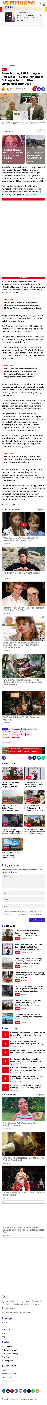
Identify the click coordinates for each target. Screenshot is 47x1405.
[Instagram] (20, 1391)
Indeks (4, 1370)
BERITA (4, 69)
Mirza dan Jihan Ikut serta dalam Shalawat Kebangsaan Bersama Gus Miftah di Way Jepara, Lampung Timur (23, 305)
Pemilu (24, 732)
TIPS (3, 1337)
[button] (40, 3)
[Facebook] (30, 758)
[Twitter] (34, 758)
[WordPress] (16, 1391)
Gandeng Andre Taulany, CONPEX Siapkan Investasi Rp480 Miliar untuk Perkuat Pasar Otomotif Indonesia (27, 1034)
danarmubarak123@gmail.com (18, 1313)
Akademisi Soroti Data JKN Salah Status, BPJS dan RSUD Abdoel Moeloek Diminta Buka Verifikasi (33, 784)
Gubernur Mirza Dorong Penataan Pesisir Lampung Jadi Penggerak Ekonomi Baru (12, 855)
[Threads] (29, 1391)
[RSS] (37, 1391)
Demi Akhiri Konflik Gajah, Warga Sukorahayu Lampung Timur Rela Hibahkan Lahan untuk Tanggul (11, 808)
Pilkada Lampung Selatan (14, 735)
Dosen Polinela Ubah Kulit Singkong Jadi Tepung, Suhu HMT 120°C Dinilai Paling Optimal (34, 808)
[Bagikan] (43, 89)
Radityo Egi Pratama (12, 738)
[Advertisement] (23, 38)
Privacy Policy (7, 1377)
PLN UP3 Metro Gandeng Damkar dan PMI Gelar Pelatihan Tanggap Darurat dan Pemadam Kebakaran (22, 459)
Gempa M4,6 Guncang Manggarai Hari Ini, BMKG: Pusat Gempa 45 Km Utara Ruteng (27, 1051)
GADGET (7, 1357)
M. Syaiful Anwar (30, 729)
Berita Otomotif (10, 1350)
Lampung (8, 1346)
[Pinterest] (12, 1391)
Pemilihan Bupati (11, 732)
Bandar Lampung (11, 1353)
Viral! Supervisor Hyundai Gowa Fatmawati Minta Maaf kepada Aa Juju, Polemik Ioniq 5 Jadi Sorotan (26, 1042)
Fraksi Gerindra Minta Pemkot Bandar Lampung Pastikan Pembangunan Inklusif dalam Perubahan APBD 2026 (12, 784)
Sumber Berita (8, 743)
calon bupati (15, 729)
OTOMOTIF (6, 1330)
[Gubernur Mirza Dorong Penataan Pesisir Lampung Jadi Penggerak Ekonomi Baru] (12, 844)
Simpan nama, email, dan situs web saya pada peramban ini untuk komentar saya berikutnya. (23, 913)
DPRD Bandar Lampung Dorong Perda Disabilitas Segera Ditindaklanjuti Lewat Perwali (34, 831)
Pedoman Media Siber (10, 1374)
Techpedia (8, 1361)
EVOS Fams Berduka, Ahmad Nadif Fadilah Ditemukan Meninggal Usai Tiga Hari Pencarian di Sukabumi (27, 1069)
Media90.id (10, 88)
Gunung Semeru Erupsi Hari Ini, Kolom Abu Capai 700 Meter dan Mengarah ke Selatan (27, 1078)
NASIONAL (5, 1333)
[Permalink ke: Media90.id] (4, 89)
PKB (29, 735)
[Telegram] (39, 758)
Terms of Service (8, 1381)
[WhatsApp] (43, 758)
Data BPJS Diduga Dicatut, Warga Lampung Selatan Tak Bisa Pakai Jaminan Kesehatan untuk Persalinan (12, 831)
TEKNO (4, 1326)
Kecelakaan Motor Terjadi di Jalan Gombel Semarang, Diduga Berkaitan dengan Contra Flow (25, 1060)
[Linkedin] (25, 1391)
